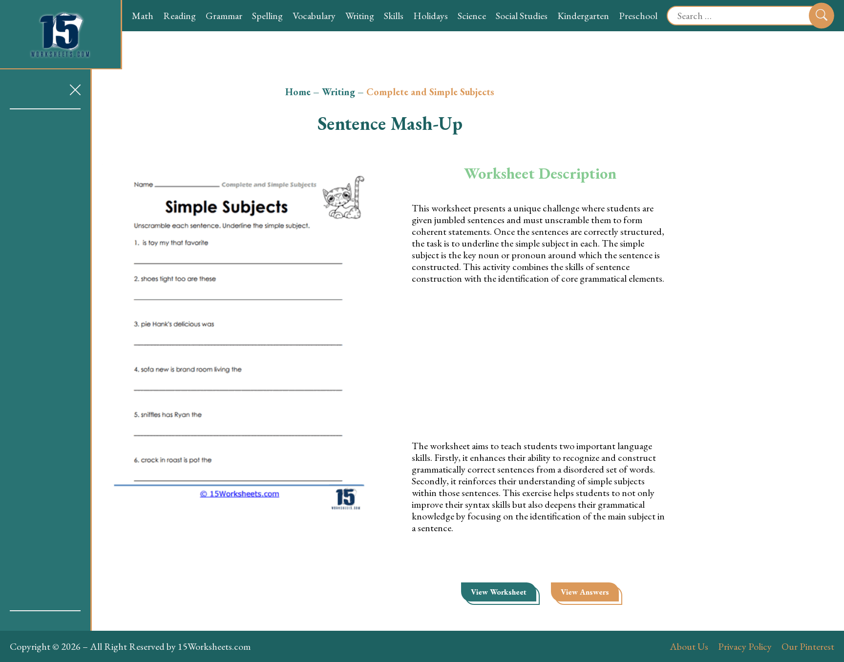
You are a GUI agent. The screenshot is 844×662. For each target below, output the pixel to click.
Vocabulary (314, 15)
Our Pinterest (807, 646)
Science (472, 15)
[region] (45, 359)
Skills (393, 15)
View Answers (585, 592)
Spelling (267, 15)
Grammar (224, 15)
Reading (179, 15)
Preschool (638, 15)
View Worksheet (499, 592)
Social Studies (522, 15)
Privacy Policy (745, 646)
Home (298, 91)
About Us (689, 646)
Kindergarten (583, 15)
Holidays (430, 15)
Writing (359, 15)
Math (142, 15)
